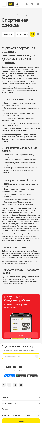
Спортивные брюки (25, 34)
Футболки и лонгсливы (12, 160)
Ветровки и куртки (11, 163)
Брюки (6, 170)
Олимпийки (8, 34)
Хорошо (21, 421)
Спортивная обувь (11, 155)
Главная (4, 15)
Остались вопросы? (9, 261)
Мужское (12, 15)
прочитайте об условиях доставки (15, 263)
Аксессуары (8, 168)
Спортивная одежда (23, 15)
